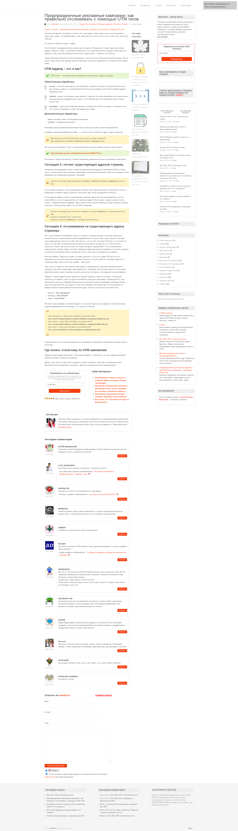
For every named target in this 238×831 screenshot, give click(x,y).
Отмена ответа (103, 695)
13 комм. (175, 212)
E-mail (48, 712)
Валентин (63, 509)
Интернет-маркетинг (105, 24)
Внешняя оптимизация (168, 260)
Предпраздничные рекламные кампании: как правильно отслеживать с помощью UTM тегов (176, 175)
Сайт (47, 723)
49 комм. (174, 160)
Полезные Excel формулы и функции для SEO (140, 132)
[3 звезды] (50, 398)
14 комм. (174, 201)
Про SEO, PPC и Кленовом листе (173, 165)
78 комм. (174, 132)
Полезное (117, 24)
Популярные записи (167, 112)
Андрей (61, 528)
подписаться (50, 777)
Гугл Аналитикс (91, 24)
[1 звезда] (46, 398)
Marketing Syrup (64, 427)
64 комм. (175, 142)
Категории (186, 6)
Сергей (61, 620)
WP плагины (164, 250)
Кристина (55, 24)
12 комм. (176, 181)
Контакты (171, 6)
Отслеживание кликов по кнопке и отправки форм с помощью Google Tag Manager (110, 380)
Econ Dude (63, 660)
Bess (102, 804)
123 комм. (176, 122)
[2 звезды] (48, 398)
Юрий (102, 816)
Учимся (125, 24)
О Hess (158, 6)
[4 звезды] (52, 398)
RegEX (179, 95)
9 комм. (173, 191)
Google (81, 24)
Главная (131, 6)
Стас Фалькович (66, 465)
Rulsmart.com (65, 599)
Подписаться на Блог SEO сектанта (177, 47)
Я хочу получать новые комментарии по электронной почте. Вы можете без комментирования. (76, 775)
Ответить (122, 456)
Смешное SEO (165, 281)
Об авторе (145, 6)
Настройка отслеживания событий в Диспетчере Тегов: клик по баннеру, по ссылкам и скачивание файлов (111, 388)
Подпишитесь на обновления (64, 373)
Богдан (62, 544)
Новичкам (163, 274)
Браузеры (163, 257)
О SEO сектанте (165, 313)
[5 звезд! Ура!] (54, 398)
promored (53, 828)
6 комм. (173, 168)
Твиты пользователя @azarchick (171, 299)
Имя (47, 701)
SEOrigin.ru (64, 569)
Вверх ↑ (190, 828)
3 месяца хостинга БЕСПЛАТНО (102, 494)
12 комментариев (135, 24)
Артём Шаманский (67, 447)
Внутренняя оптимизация (169, 264)
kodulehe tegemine (67, 676)
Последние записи (185, 112)
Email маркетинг (166, 240)
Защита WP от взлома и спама (172, 147)
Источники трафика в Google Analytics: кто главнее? (140, 107)
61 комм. (176, 150)
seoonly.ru (63, 488)
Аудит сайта (164, 254)
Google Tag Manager (167, 247)
